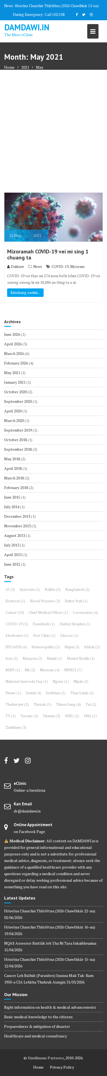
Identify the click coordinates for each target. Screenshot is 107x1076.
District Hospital (75, 623)
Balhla (53, 589)
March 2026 (14, 353)
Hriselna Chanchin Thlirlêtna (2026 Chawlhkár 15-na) (49, 959)
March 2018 (14, 478)
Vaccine (29, 715)
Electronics (17, 635)
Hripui (71, 646)
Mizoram (77, 266)
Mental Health (81, 658)
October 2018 (15, 439)
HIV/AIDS (16, 646)
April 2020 (13, 410)
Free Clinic (44, 635)
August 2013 (14, 535)
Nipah (81, 681)
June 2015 (12, 497)
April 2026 (13, 343)
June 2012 (12, 564)
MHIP (12, 669)
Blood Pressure (45, 600)
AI (10, 589)
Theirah (42, 704)
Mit (30, 669)
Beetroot (15, 600)
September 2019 (18, 430)
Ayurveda (29, 589)
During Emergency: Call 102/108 (39, 14)
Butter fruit (76, 600)
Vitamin (51, 715)
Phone (13, 692)
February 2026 (16, 363)
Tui (91, 704)
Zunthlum (15, 727)
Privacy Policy (62, 1067)
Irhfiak (92, 646)
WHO (72, 715)
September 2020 (18, 401)
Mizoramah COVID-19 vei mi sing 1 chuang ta (47, 254)
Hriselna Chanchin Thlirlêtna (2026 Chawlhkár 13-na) (57, 5)
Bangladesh (77, 589)
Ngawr (61, 681)
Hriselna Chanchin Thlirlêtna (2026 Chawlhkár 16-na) (49, 927)
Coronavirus (85, 612)
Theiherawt (17, 704)
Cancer (14, 612)
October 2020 (15, 391)
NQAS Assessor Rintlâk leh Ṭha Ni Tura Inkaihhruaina (50, 943)
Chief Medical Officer (48, 612)
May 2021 (12, 372)
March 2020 (14, 420)
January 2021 (15, 382)
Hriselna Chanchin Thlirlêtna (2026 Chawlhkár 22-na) (49, 910)
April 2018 (13, 468)
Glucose (69, 635)
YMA (90, 715)
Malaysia (32, 658)
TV (10, 715)
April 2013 (13, 554)
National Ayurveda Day (26, 681)
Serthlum (56, 692)
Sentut (33, 692)
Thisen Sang (68, 704)
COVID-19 (60, 266)
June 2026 (12, 334)
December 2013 (17, 516)
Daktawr (17, 266)
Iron (11, 658)
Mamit (54, 658)
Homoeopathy (46, 646)
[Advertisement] (53, 131)
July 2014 (11, 506)
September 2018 (18, 449)
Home (38, 1067)
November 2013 (17, 525)
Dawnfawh (44, 623)
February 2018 (16, 487)
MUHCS (73, 669)
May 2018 (12, 458)
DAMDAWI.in (26, 27)
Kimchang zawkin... (25, 292)
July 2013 (11, 545)
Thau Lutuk (82, 692)
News (37, 266)
